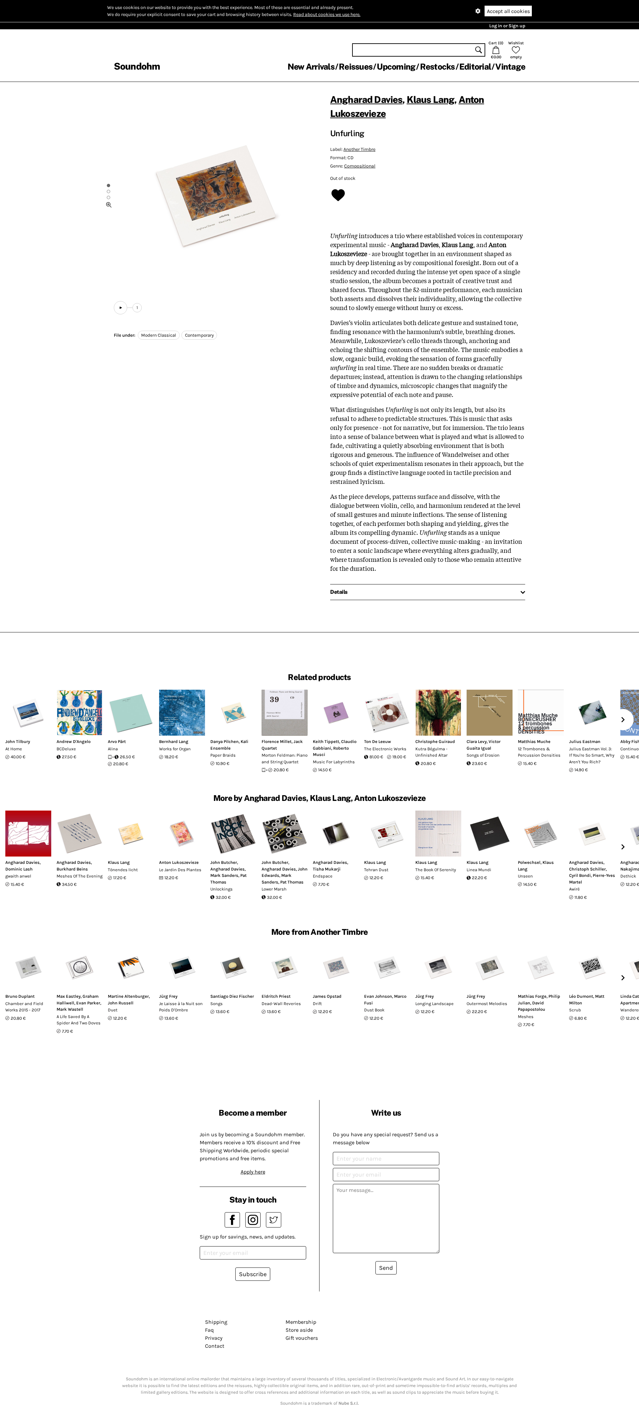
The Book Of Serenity (435, 869)
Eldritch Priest (276, 996)
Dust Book (374, 1009)
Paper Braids (223, 755)
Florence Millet (277, 741)
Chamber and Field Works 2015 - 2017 (24, 1007)
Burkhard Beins (72, 869)
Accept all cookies (508, 11)
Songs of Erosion (483, 755)
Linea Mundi (479, 869)
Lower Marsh (274, 889)
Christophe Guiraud (435, 741)
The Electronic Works (385, 748)
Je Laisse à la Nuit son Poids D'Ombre (181, 1007)
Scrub (575, 1009)
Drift (317, 1003)
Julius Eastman (584, 741)
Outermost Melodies (487, 1003)
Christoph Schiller (587, 869)
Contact (214, 1346)
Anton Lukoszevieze (179, 862)
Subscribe (253, 1274)
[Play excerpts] (120, 307)
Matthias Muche (534, 741)
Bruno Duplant (20, 996)
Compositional (359, 166)
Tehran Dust (376, 869)
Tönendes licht (123, 869)
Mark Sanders (224, 875)
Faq (209, 1330)
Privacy (213, 1338)
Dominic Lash (19, 869)
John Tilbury (17, 741)
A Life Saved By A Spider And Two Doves (79, 1020)
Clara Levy (477, 741)
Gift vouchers (302, 1338)
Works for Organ (175, 748)
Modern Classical (158, 335)
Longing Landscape (434, 1003)
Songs (216, 1003)
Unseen (525, 876)
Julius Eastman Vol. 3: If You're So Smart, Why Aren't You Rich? (591, 755)
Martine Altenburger (128, 996)
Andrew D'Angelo (74, 741)
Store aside (299, 1330)
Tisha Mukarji (326, 869)
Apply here (253, 1172)
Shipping (216, 1322)
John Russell (120, 1002)
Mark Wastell (70, 1009)
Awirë (574, 889)
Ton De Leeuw (377, 741)
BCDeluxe (66, 748)
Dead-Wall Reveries (281, 1003)
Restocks (437, 67)
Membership (301, 1322)
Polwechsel (529, 862)
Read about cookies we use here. (326, 14)
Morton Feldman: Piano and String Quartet (285, 758)
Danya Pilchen (224, 741)
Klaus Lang (431, 99)
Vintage (510, 67)
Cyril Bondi (580, 875)
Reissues (355, 67)
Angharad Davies (366, 99)
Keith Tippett (326, 741)
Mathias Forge (532, 996)
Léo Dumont (581, 996)
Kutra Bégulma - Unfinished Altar (431, 752)
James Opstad (327, 996)
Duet (112, 1009)
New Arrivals (311, 67)
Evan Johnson (378, 996)
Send (386, 1267)
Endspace (322, 876)
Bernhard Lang (173, 741)
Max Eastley (69, 996)
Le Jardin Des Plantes (180, 869)
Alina (113, 748)
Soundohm (137, 66)
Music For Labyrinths (334, 761)
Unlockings (221, 889)
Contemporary (199, 335)
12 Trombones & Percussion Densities (539, 752)
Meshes (525, 1016)
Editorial (475, 67)
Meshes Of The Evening (80, 876)
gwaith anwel (18, 876)
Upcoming (396, 67)
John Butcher (223, 862)
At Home (13, 748)
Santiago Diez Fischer (232, 996)
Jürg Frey (168, 996)
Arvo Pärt (117, 741)
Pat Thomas (292, 882)
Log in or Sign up (507, 26)
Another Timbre (359, 149)
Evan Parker (88, 1002)
